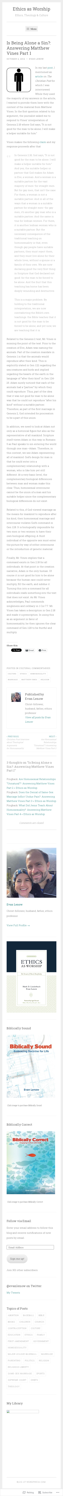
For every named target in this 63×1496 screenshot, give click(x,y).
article (39, 76)
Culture (12, 674)
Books (11, 1321)
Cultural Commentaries (34, 668)
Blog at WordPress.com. (31, 1482)
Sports (40, 1373)
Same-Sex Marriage (20, 1373)
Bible (42, 1315)
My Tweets (13, 1292)
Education (14, 1334)
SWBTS (34, 1380)
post (50, 67)
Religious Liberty (18, 1367)
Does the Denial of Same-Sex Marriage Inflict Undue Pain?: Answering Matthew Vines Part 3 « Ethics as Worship (31, 797)
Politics (30, 1360)
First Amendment (18, 1341)
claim (42, 142)
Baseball (28, 1315)
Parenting (14, 1360)
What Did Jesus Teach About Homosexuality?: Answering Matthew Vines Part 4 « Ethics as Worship (30, 810)
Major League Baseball (22, 1354)
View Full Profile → (18, 925)
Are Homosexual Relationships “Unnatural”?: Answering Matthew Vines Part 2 (45, 742)
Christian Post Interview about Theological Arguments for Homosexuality (18, 742)
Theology (14, 1386)
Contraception (17, 1328)
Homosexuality (38, 674)
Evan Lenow (36, 59)
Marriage (13, 680)
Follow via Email (19, 1221)
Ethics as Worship (31, 9)
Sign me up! (17, 1258)
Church (39, 1321)
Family (41, 1334)
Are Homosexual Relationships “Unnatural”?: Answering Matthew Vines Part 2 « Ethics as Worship (31, 783)
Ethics (23, 674)
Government (41, 1341)
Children (24, 1321)
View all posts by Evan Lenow (38, 719)
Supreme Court (17, 1380)
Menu (33, 28)
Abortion (13, 1315)
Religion (45, 680)
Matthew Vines (29, 680)
